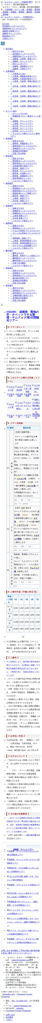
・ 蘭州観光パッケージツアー (22, 258)
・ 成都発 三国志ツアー (20, 69)
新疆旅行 (9, 223)
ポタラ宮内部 (19, 395)
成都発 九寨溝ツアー (11, 31)
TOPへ (9, 1020)
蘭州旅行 (9, 251)
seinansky (20, 1008)
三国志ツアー (8, 38)
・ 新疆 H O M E (17, 226)
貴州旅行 (9, 286)
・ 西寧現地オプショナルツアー (23, 146)
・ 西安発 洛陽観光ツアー (21, 176)
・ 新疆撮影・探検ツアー (20, 238)
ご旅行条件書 (30, 835)
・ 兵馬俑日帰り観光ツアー (21, 166)
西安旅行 (9, 156)
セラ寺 (36, 395)
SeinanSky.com (8, 994)
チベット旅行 (11, 111)
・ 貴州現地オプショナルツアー (23, 293)
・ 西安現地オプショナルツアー (23, 163)
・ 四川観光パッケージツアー (22, 54)
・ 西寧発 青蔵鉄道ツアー (21, 143)
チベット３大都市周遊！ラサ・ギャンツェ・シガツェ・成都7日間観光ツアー (23, 922)
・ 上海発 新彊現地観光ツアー (23, 241)
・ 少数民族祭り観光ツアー (21, 295)
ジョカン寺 (19, 416)
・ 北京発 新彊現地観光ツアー (23, 243)
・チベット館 (18, 10)
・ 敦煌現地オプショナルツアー (23, 191)
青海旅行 (9, 139)
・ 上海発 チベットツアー (21, 124)
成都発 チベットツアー (11, 34)
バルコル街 (31, 486)
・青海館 (28, 10)
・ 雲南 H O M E (17, 271)
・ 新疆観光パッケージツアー (22, 228)
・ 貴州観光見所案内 (19, 298)
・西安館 (36, 10)
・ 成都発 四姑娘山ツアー (21, 66)
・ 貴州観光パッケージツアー (22, 291)
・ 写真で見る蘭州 (18, 263)
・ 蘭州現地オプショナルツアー (23, 261)
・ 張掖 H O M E (17, 208)
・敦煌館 (4, 12)
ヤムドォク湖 (10, 416)
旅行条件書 (35, 951)
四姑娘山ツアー (8, 36)
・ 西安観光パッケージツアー (22, 161)
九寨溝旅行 (10, 71)
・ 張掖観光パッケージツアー (22, 211)
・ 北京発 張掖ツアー (19, 218)
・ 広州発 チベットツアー (21, 131)
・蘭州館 (28, 12)
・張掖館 (12, 12)
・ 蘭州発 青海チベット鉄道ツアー (25, 256)
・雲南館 (36, 12)
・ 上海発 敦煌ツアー (19, 198)
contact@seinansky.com (20, 960)
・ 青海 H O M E (17, 141)
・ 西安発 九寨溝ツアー (20, 173)
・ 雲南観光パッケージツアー (22, 273)
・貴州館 (4, 15)
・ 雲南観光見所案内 (19, 281)
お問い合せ (5, 951)
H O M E (5, 24)
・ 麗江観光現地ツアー (19, 278)
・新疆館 (20, 12)
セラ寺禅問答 (27, 395)
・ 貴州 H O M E (17, 288)
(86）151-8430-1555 (19, 1001)
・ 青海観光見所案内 (19, 151)
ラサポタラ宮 (10, 395)
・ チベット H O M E (19, 114)
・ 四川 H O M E (17, 51)
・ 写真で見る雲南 (18, 283)
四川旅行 (9, 49)
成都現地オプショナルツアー (14, 29)
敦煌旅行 (9, 183)
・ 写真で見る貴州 (18, 300)
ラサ (23, 508)
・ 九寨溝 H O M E (18, 74)
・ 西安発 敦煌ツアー (19, 168)
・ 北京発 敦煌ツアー (19, 201)
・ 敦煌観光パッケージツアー (22, 188)
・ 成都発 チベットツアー (21, 61)
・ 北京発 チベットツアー (21, 126)
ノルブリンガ (22, 525)
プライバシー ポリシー (22, 953)
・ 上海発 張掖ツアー (19, 216)
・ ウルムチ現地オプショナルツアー (25, 231)
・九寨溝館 (8, 10)
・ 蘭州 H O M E (17, 253)
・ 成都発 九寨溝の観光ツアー (23, 79)
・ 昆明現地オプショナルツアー (23, 276)
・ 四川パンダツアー (19, 64)
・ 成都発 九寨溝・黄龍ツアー (23, 59)
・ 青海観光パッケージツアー (22, 148)
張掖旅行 (9, 206)
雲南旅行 (9, 268)
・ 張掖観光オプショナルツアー (23, 213)
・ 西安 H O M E (17, 158)
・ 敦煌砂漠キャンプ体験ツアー (23, 193)
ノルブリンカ (27, 416)
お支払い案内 (6, 953)
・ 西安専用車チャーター (20, 178)
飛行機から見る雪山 (36, 416)
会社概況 (14, 951)
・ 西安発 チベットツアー (21, 129)
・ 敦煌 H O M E (17, 186)
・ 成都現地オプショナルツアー (23, 56)
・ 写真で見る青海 (18, 153)
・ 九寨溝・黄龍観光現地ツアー (23, 76)
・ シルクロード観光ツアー (21, 181)
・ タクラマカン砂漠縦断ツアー (23, 246)
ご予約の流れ (24, 951)
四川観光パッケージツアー (13, 26)
